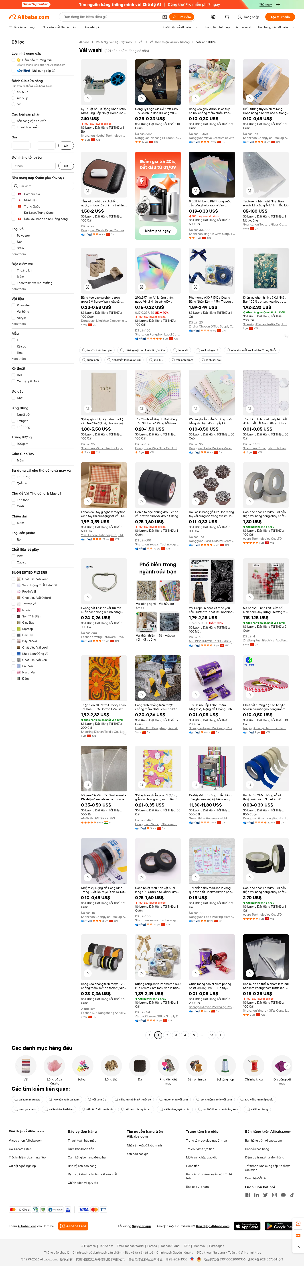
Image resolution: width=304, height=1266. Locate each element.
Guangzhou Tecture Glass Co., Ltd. (266, 224)
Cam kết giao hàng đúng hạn (87, 1157)
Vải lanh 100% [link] (206, 42)
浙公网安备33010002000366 (224, 1259)
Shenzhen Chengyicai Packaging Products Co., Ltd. (266, 138)
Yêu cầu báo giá (137, 1154)
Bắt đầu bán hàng (257, 1149)
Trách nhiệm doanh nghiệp (27, 1157)
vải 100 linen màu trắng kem (220, 1109)
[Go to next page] (221, 1035)
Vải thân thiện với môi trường (170, 42)
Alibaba (84, 42)
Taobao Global (170, 1246)
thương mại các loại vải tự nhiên (145, 350)
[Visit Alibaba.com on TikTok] (292, 1195)
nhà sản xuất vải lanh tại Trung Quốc (254, 350)
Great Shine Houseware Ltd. (208, 818)
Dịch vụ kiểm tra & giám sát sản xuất (92, 1174)
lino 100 (158, 359)
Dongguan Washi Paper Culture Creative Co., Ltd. (104, 230)
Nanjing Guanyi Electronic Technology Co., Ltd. (266, 728)
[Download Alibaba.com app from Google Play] (280, 1226)
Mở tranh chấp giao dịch (202, 1157)
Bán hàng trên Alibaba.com (263, 1140)
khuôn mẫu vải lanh (176, 1099)
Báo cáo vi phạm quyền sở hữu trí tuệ (209, 1176)
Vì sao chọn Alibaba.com (26, 1140)
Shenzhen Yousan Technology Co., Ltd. (158, 544)
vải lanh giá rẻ (209, 350)
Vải (141, 42)
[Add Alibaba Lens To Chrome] (73, 1226)
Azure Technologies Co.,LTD (262, 538)
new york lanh (27, 1109)
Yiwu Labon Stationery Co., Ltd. (102, 535)
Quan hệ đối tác (256, 1178)
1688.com (106, 1246)
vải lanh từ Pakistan (61, 1109)
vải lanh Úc (99, 1099)
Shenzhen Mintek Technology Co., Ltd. (104, 448)
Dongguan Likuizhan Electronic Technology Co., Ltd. (104, 320)
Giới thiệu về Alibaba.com (27, 1131)
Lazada (152, 1246)
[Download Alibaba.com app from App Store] (247, 1226)
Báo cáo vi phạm (197, 1186)
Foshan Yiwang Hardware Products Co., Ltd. (104, 637)
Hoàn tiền (192, 1166)
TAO (187, 1246)
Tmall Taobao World (130, 1246)
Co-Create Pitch (20, 1149)
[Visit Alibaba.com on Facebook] (247, 1195)
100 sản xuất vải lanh (66, 1099)
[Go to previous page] (149, 1035)
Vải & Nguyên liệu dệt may (114, 42)
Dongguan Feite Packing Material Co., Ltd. (212, 448)
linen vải (183, 350)
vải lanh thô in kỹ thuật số (135, 1099)
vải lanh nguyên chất (177, 1109)
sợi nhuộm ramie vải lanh (216, 1099)
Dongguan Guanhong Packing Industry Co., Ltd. (266, 818)
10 (211, 1035)
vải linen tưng (259, 1109)
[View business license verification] (192, 1259)
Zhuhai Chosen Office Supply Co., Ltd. (212, 326)
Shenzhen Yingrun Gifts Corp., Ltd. (212, 234)
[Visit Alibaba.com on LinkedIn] (256, 1195)
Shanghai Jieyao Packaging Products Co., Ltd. (212, 728)
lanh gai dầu (213, 359)
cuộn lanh (93, 359)
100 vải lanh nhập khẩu (259, 1099)
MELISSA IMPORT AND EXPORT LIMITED (212, 641)
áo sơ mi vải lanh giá (99, 350)
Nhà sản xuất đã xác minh (144, 1145)
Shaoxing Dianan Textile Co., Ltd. (265, 324)
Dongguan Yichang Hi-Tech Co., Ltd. (158, 138)
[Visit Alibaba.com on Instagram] (274, 1195)
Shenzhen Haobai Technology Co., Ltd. (104, 135)
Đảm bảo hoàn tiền (81, 1149)
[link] (298, 1224)
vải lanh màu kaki (29, 1099)
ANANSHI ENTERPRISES (98, 818)
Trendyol (199, 1246)
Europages (216, 1246)
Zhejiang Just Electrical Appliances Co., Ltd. (266, 640)
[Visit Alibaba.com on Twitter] (265, 1195)
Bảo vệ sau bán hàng (82, 1166)
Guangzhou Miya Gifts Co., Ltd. (156, 448)
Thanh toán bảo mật (82, 1140)
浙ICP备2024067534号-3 (265, 1259)
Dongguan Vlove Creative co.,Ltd (211, 138)
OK (66, 146)
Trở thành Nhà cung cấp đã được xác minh (267, 1168)
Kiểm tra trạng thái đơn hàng (264, 1157)
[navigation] (43, 539)
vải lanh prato (184, 359)
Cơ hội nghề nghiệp (22, 1166)
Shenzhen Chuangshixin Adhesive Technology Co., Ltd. (266, 448)
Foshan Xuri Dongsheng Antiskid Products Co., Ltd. (158, 728)
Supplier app (141, 1226)
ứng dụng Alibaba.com (212, 1226)
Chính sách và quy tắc (83, 1182)
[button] (164, 17)
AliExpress (88, 1246)
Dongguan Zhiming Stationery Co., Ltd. (158, 824)
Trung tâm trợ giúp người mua (206, 1140)
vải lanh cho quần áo (138, 1109)
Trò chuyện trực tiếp (200, 1149)
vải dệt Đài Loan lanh (99, 1109)
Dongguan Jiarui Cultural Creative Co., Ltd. (212, 541)
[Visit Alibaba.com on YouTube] (283, 1195)
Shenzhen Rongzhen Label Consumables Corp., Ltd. (158, 334)
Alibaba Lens (27, 1226)
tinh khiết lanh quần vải (126, 359)
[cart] (227, 17)
